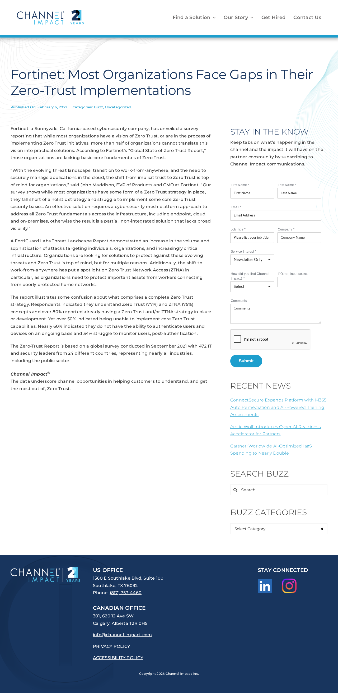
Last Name (287, 185)
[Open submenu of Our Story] (250, 17)
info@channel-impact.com (122, 634)
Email (236, 207)
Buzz (98, 107)
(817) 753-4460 (126, 592)
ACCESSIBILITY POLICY (118, 657)
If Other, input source (293, 274)
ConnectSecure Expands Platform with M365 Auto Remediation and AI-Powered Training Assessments (278, 407)
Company (286, 229)
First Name (240, 185)
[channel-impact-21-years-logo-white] (45, 568)
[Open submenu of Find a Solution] (213, 17)
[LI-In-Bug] (265, 580)
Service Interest (243, 251)
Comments (239, 301)
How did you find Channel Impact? (250, 276)
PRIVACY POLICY (111, 646)
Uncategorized (118, 107)
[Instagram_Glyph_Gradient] (289, 580)
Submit (246, 360)
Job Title (238, 229)
